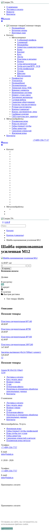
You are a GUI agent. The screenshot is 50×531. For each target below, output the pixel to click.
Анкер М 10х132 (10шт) (12, 370)
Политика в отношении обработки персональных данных (22, 390)
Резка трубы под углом (16, 433)
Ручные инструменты (21, 107)
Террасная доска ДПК (22, 88)
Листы (20, 57)
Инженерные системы (22, 92)
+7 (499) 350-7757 (9, 447)
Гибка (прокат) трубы (21, 126)
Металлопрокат (19, 37)
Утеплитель (17, 80)
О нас (9, 384)
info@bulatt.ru (7, 454)
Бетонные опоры (19, 30)
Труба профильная (25, 68)
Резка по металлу (19, 123)
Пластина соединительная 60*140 (16, 321)
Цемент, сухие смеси (21, 95)
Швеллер (21, 73)
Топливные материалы (22, 97)
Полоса (20, 61)
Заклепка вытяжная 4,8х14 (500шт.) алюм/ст (21, 352)
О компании (12, 7)
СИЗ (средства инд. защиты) (25, 116)
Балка (19, 49)
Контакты (10, 14)
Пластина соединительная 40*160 (16, 337)
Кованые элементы (20, 90)
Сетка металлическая (26, 64)
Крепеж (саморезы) (20, 109)
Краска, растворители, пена (24, 112)
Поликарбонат (18, 28)
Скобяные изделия (20, 114)
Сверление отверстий (21, 131)
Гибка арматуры (19, 128)
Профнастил (17, 78)
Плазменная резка (20, 121)
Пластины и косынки (27, 59)
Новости (10, 12)
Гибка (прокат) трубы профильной (22, 431)
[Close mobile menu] (2, 21)
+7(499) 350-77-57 (41, 140)
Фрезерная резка (19, 133)
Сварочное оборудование (23, 102)
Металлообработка (14, 119)
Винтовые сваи (19, 33)
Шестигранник (24, 76)
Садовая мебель (19, 100)
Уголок (20, 71)
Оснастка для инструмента (24, 104)
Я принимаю (7, 529)
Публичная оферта (14, 386)
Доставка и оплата (14, 9)
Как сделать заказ (14, 379)
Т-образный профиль (26, 40)
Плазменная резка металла (18, 440)
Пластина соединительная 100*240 (17, 344)
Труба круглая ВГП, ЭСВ (28, 66)
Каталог (10, 35)
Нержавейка (22, 45)
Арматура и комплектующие (30, 47)
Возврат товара (13, 382)
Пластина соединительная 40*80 (16, 329)
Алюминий (22, 42)
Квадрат (21, 52)
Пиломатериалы (19, 85)
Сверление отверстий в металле (20, 438)
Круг (19, 54)
